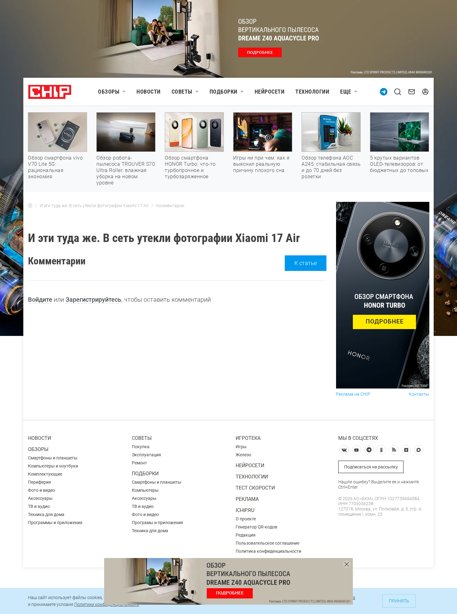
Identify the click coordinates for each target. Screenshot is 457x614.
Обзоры (108, 91)
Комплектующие (45, 474)
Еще (345, 91)
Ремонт (139, 462)
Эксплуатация (146, 454)
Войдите (40, 299)
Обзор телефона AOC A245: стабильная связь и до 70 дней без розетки (331, 167)
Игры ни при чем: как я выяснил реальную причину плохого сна (261, 164)
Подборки (224, 91)
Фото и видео (41, 490)
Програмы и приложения (157, 522)
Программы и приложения (55, 522)
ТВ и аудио (39, 506)
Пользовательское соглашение (267, 543)
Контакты (419, 394)
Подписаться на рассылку (371, 466)
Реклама (247, 499)
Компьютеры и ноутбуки (53, 465)
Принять (399, 600)
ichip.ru (245, 510)
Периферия (39, 482)
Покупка (141, 446)
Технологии (312, 91)
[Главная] (30, 205)
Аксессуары (40, 498)
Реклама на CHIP (353, 394)
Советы (182, 91)
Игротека (248, 438)
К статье (305, 263)
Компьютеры (145, 490)
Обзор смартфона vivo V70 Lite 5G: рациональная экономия (55, 167)
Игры (241, 446)
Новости (148, 91)
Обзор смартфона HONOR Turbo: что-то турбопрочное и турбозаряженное (190, 167)
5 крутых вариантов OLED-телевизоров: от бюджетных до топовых (399, 164)
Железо (243, 454)
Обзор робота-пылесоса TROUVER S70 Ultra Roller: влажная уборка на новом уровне (125, 170)
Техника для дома (46, 514)
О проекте (246, 518)
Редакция (246, 535)
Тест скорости (255, 488)
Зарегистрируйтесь (93, 299)
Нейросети (270, 91)
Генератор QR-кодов (256, 526)
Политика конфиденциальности (268, 551)
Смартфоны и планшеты (52, 457)
